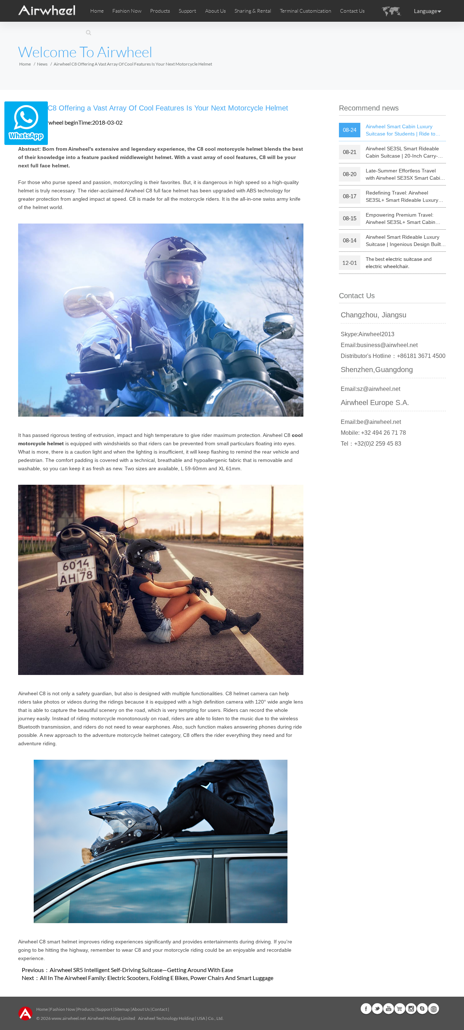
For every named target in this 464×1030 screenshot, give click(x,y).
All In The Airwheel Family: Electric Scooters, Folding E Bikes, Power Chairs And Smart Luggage (156, 977)
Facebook (366, 1008)
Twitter (377, 1008)
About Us (141, 1009)
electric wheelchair (387, 266)
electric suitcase (404, 259)
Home (97, 11)
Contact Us (352, 11)
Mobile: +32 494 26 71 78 (373, 433)
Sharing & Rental (253, 11)
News (42, 64)
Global (433, 1008)
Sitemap (122, 1009)
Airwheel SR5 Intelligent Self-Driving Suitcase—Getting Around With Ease (141, 969)
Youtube (388, 1008)
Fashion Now (62, 1009)
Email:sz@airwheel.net (370, 389)
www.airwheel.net (68, 1018)
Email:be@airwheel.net (371, 422)
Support (187, 11)
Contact (159, 1009)
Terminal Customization (305, 11)
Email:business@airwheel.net (379, 345)
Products (160, 11)
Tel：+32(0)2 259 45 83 (371, 444)
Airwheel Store (399, 1008)
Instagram (411, 1008)
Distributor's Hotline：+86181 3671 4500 (393, 356)
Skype (422, 1008)
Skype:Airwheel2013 (367, 334)
